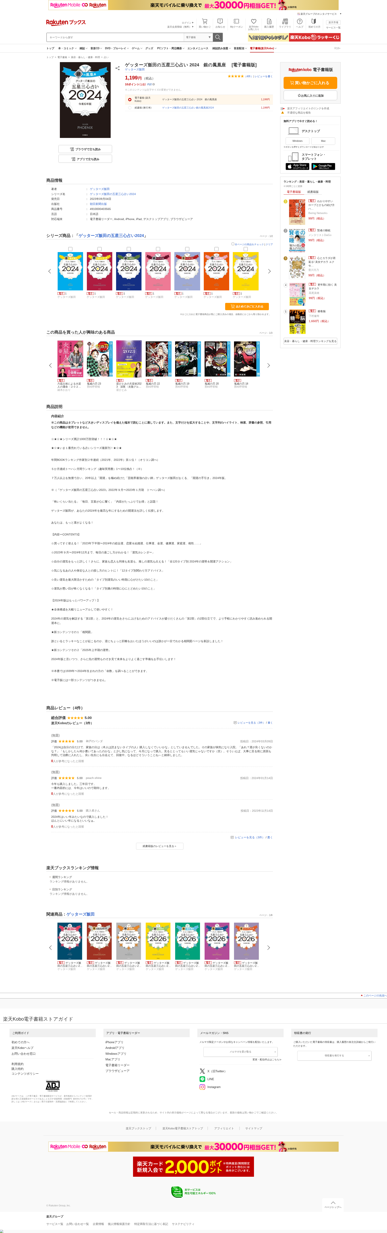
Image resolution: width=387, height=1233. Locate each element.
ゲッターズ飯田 (135, 69)
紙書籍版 (313, 191)
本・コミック (66, 48)
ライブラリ (285, 26)
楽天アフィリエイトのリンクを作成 (308, 108)
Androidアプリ (115, 1047)
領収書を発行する (334, 1055)
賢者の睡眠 (323, 230)
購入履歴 (269, 26)
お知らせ (220, 26)
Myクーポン (236, 26)
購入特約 (17, 1068)
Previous (50, 365)
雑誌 (82, 48)
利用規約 (17, 1064)
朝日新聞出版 (98, 204)
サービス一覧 (333, 27)
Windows (297, 141)
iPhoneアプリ (114, 1042)
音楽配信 (239, 48)
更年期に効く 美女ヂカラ (323, 286)
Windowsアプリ (116, 1053)
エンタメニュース (197, 48)
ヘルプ (299, 26)
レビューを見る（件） (251, 722)
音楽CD (95, 48)
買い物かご (205, 26)
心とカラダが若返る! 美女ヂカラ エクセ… (322, 262)
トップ (50, 48)
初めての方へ (20, 1042)
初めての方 (314, 26)
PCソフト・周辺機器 (169, 48)
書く (270, 722)
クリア (269, 244)
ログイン (186, 22)
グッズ (149, 48)
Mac (323, 141)
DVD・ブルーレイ (115, 48)
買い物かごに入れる (312, 83)
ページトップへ (333, 1207)
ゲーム (136, 48)
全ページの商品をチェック (249, 244)
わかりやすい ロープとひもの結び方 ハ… (322, 205)
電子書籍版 (294, 191)
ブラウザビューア (117, 1070)
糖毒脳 (321, 311)
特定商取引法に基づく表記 (151, 1224)
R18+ (337, 48)
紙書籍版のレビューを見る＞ (160, 846)
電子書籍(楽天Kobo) (262, 48)
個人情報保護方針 (119, 1224)
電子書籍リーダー (117, 1065)
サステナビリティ (183, 1224)
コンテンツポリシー (25, 1073)
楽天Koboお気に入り (253, 27)
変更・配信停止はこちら (266, 1059)
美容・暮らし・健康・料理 (85, 57)
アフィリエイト (224, 1128)
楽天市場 (333, 22)
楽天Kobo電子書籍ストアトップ (182, 1128)
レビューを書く (264, 76)
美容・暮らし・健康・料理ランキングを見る (310, 341)
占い (106, 57)
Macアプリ (112, 1059)
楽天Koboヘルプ (22, 1047)
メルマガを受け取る (240, 1051)
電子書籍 (62, 57)
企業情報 (98, 1224)
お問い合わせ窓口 (23, 1053)
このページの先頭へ (375, 995)
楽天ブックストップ (138, 1128)
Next (269, 365)
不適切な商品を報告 (299, 112)
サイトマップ (253, 1128)
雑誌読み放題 (220, 48)
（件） (248, 76)
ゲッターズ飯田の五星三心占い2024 (113, 194)
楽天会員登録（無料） (179, 27)
